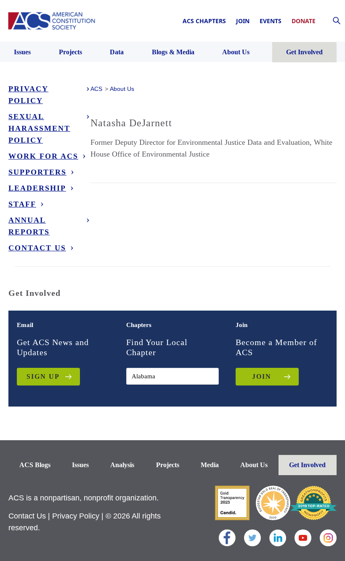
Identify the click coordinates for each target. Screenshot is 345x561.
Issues (80, 464)
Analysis (122, 464)
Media (210, 464)
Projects (167, 464)
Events (270, 21)
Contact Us (37, 248)
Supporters (37, 172)
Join (242, 21)
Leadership (37, 188)
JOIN (261, 376)
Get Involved (307, 464)
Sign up (43, 376)
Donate (304, 21)
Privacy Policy (28, 95)
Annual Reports (29, 226)
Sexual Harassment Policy (39, 128)
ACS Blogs (34, 464)
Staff (22, 204)
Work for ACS (43, 156)
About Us (254, 464)
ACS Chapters (204, 21)
